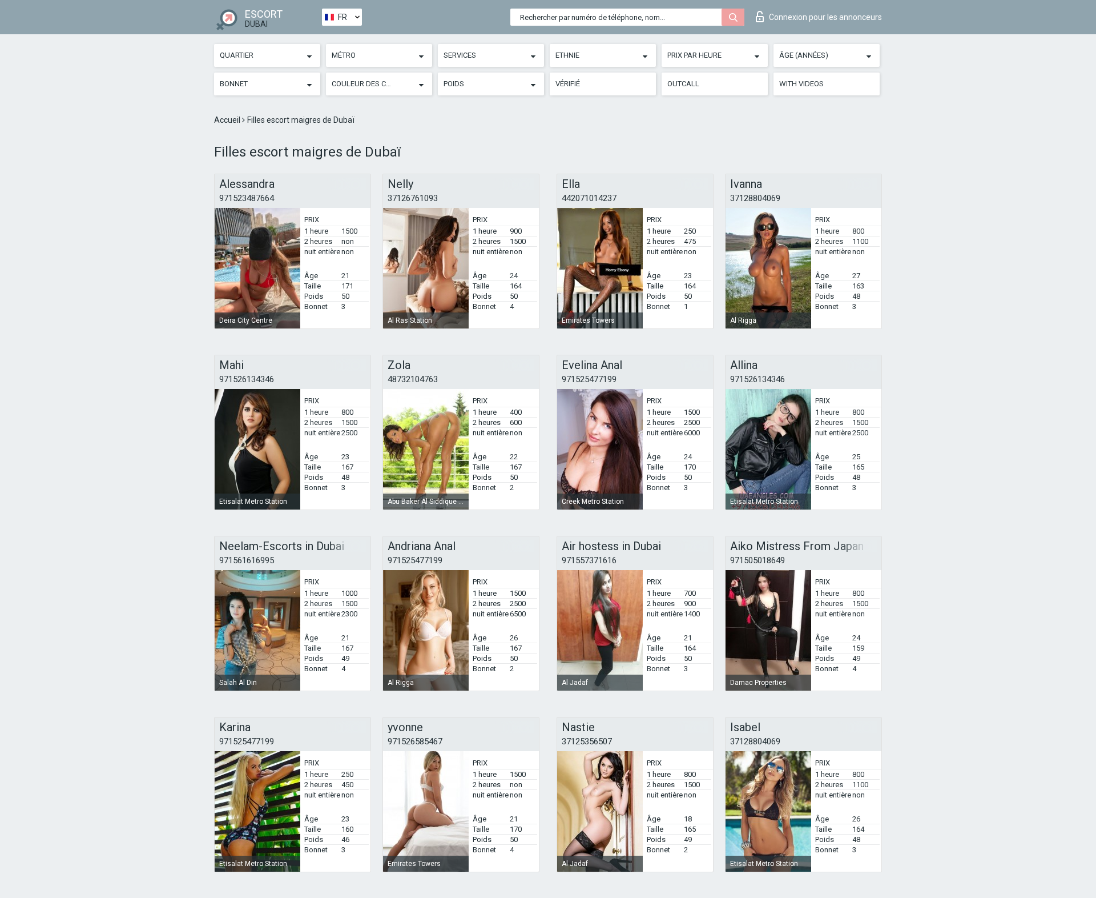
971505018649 (757, 560)
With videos (801, 83)
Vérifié (567, 83)
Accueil (228, 120)
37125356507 (587, 741)
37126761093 (413, 198)
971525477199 (589, 379)
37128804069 (755, 198)
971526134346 (246, 379)
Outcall (683, 83)
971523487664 (246, 198)
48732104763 (413, 379)
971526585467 (415, 741)
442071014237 (589, 198)
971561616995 (246, 560)
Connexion (825, 17)
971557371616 (589, 560)
